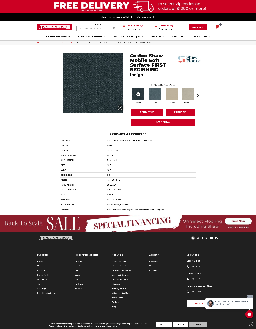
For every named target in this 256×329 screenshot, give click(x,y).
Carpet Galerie (194, 273)
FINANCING (180, 112)
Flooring (48, 43)
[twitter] (197, 238)
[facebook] (193, 238)
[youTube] (211, 238)
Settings (198, 325)
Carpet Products (68, 43)
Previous (129, 91)
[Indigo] (138, 94)
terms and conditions (90, 326)
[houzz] (216, 238)
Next (198, 91)
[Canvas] (171, 94)
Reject (180, 325)
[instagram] (202, 238)
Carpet (56, 43)
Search (97, 24)
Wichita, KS (132, 29)
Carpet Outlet (193, 261)
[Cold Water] (188, 94)
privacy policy (68, 326)
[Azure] (155, 94)
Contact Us (147, 112)
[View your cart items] (217, 27)
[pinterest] (207, 238)
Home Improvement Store (199, 286)
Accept (163, 325)
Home (39, 43)
